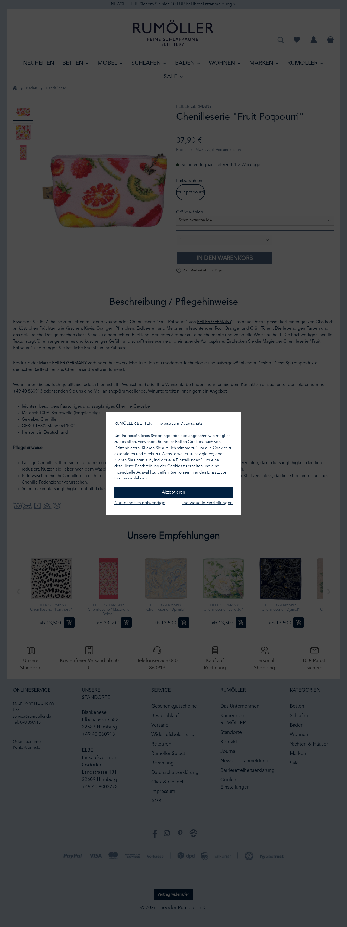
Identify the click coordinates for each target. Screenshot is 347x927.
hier (194, 473)
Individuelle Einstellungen (207, 503)
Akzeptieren (173, 492)
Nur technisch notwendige (139, 503)
